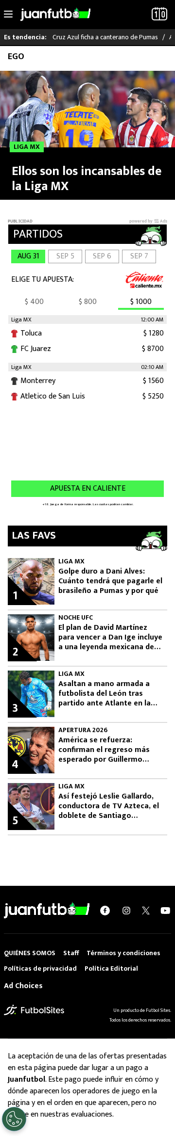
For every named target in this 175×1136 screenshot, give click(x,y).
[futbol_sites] (34, 1009)
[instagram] (126, 910)
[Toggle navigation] (8, 14)
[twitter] (146, 910)
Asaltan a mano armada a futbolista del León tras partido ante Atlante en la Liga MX (104, 693)
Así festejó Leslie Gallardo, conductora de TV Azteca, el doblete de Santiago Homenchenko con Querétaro (108, 806)
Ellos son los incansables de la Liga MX (86, 179)
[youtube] (165, 910)
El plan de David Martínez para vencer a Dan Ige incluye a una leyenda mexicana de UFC (110, 637)
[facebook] (105, 910)
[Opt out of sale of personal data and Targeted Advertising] (14, 1119)
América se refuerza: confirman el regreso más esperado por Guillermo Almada (104, 750)
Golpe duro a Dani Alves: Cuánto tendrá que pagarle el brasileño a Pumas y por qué (110, 581)
